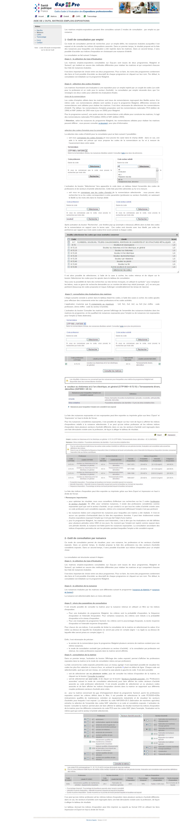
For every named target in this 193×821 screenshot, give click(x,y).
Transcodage (92, 16)
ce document (103, 123)
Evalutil (66, 16)
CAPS (78, 16)
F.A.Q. (39, 40)
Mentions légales (91, 820)
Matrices (54, 16)
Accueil (41, 16)
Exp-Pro (40, 30)
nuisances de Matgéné (141, 590)
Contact (39, 43)
